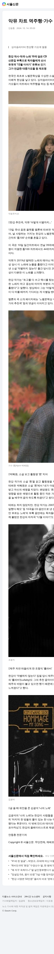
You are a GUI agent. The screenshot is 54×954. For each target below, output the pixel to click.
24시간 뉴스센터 (32, 896)
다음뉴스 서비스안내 (12, 896)
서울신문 (13, 4)
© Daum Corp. (9, 910)
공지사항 (47, 896)
